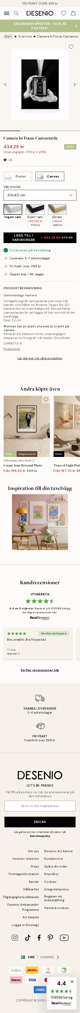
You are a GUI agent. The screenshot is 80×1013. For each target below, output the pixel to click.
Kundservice (53, 859)
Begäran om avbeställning (54, 898)
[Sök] (16, 13)
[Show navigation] (7, 13)
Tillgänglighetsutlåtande (21, 897)
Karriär (34, 882)
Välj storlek (12, 187)
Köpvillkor (51, 874)
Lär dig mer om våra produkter (40, 358)
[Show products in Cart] (73, 13)
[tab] (10, 129)
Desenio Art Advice (58, 851)
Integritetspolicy (56, 889)
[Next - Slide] (74, 84)
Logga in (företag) (25, 925)
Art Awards (31, 917)
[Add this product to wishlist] (71, 46)
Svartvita (25, 36)
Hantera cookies (56, 908)
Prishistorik (12, 349)
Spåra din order (55, 866)
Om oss (33, 851)
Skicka (40, 822)
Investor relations (26, 859)
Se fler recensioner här (40, 670)
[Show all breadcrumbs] (8, 36)
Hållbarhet (31, 889)
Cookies (50, 882)
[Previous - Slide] (5, 84)
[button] (61, 993)
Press (35, 866)
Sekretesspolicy (40, 836)
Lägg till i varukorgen (42, 237)
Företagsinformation (24, 874)
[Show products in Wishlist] (63, 13)
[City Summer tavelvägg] (40, 522)
